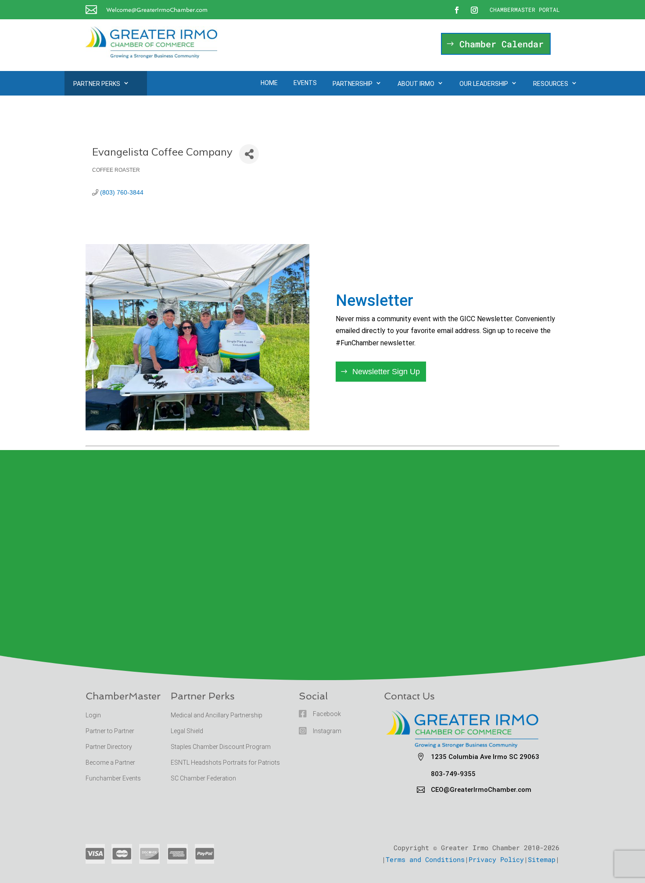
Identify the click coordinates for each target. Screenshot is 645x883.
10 (216, 411)
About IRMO (416, 83)
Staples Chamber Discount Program (221, 746)
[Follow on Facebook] (457, 10)
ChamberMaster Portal (525, 10)
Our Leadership (483, 83)
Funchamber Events (113, 778)
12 (231, 411)
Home (269, 82)
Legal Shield (187, 730)
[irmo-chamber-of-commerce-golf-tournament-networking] (197, 427)
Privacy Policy (496, 859)
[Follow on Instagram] (474, 10)
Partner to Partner (111, 730)
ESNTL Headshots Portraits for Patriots (225, 762)
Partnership (353, 83)
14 (245, 411)
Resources (550, 83)
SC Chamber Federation (203, 778)
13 (238, 411)
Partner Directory (109, 746)
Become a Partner (111, 762)
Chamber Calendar (501, 44)
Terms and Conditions (425, 859)
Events (305, 82)
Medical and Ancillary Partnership (216, 715)
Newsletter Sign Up (386, 371)
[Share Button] (249, 154)
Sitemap (541, 859)
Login (93, 715)
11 (223, 411)
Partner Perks (96, 83)
